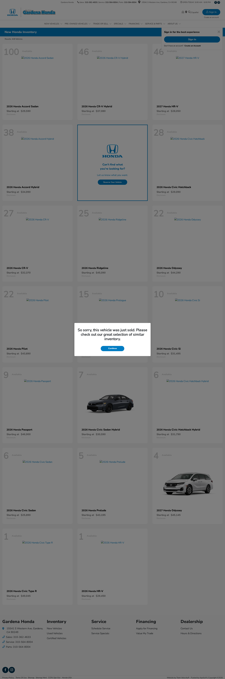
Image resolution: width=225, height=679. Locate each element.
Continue (112, 348)
